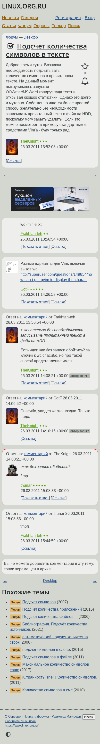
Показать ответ (35, 246)
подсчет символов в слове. (46, 649)
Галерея (29, 17)
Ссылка (14, 161)
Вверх (88, 717)
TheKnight (29, 141)
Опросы (41, 25)
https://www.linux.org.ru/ (22, 725)
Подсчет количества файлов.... (49, 617)
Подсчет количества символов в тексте (46, 50)
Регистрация (68, 17)
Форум (25, 25)
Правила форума (36, 716)
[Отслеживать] (84, 81)
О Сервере (13, 716)
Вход (90, 17)
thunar (26, 485)
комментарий (36, 317)
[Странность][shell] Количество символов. (59, 677)
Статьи (9, 25)
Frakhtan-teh (31, 234)
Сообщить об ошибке (20, 721)
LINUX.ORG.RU (24, 6)
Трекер (59, 25)
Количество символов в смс (47, 690)
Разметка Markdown (66, 716)
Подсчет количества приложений (52, 609)
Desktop (31, 37)
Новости (10, 17)
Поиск (74, 25)
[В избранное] (84, 66)
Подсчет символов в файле (47, 657)
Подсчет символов (39, 602)
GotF (24, 289)
